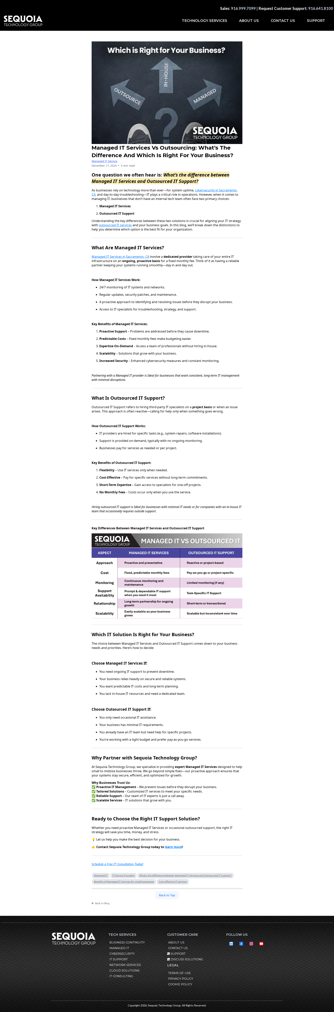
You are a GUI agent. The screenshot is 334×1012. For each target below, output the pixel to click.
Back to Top (167, 895)
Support (316, 21)
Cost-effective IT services (173, 881)
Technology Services (204, 21)
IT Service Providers (123, 875)
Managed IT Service (104, 161)
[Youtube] (261, 944)
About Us (249, 21)
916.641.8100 (320, 8)
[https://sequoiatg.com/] (23, 20)
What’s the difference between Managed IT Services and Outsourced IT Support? (185, 875)
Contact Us (283, 21)
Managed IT (101, 875)
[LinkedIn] (231, 944)
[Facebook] (241, 944)
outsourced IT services (115, 225)
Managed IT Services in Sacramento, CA (120, 256)
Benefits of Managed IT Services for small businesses (124, 881)
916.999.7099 (243, 8)
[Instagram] (251, 944)
